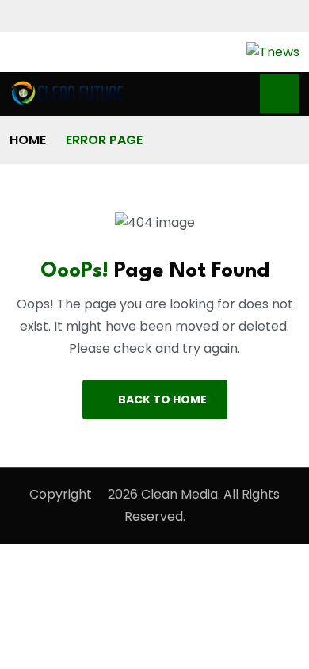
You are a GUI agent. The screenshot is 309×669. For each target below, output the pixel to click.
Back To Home (162, 399)
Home (28, 140)
